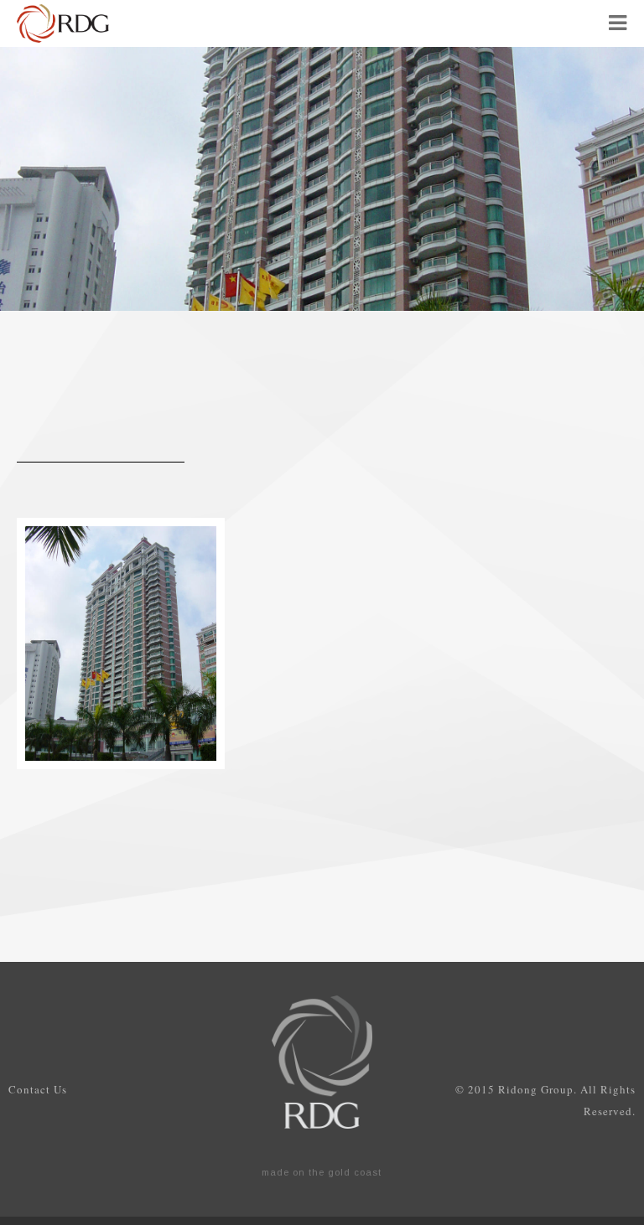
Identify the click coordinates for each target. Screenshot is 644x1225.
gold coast (355, 1172)
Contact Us (37, 1089)
